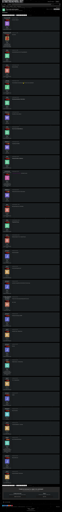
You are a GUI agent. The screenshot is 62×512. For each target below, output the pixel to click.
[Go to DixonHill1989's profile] (7, 23)
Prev (5, 485)
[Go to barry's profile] (7, 70)
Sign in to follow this (50, 9)
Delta (7, 10)
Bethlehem (7, 408)
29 (13, 485)
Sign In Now (44, 496)
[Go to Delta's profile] (3, 10)
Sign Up (57, 1)
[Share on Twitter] (3, 505)
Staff (15, 6)
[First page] (3, 15)
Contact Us (32, 508)
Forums (4, 6)
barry (7, 65)
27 (10, 485)
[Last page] (26, 15)
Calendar (11, 6)
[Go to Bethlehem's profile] (7, 414)
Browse (5, 4)
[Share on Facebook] (4, 505)
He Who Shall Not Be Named (7, 297)
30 (15, 485)
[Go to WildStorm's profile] (7, 117)
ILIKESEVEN (7, 171)
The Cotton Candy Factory (19, 10)
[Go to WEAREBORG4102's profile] (7, 38)
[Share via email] (10, 505)
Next (24, 485)
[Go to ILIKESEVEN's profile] (7, 178)
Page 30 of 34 (30, 485)
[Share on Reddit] (9, 505)
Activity (10, 4)
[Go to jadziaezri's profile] (7, 256)
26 (8, 485)
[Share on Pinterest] (12, 505)
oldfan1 (7, 359)
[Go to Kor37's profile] (7, 272)
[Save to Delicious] (7, 505)
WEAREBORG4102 (7, 32)
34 (22, 485)
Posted (15, 32)
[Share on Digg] (6, 505)
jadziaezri (7, 250)
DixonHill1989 (7, 18)
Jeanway (7, 80)
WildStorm (7, 112)
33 (20, 485)
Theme (29, 508)
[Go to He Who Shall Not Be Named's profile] (7, 304)
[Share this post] (58, 32)
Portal (7, 6)
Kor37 (7, 266)
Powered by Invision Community (31, 510)
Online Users (19, 6)
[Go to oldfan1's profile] (7, 365)
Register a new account (17, 496)
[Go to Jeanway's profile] (7, 87)
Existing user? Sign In (51, 1)
